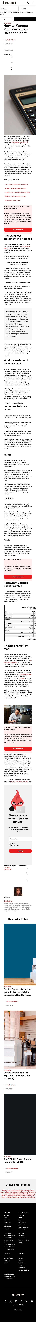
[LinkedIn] (12, 70)
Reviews (21, 1258)
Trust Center (22, 1263)
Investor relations (24, 1270)
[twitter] (10, 1301)
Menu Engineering (29, 1194)
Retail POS (7, 1213)
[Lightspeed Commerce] (8, 2)
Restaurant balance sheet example (15, 196)
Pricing (5, 1217)
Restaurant (7, 23)
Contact (21, 1256)
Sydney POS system (9, 1238)
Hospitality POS (23, 1213)
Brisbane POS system (10, 1244)
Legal (20, 1265)
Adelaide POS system (10, 1247)
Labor (3, 1194)
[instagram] (15, 1301)
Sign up (20, 851)
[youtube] (32, 1301)
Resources (7, 1253)
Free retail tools (8, 1258)
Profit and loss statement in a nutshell (16, 184)
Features (6, 1215)
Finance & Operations (7, 868)
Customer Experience (26, 1190)
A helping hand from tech (12, 200)
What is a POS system (10, 1235)
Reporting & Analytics (27, 1196)
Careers (21, 1260)
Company (21, 1253)
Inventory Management (7, 1226)
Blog (5, 1256)
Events (6, 1263)
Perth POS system (9, 1249)
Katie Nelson (11, 40)
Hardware (6, 1220)
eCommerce (7, 1222)
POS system (7, 1233)
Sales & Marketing (7, 1197)
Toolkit (20, 1243)
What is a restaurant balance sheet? (15, 188)
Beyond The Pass (8, 1190)
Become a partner (24, 1240)
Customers (7, 1229)
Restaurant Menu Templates (23, 1228)
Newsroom (22, 1268)
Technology (31, 1197)
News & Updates (7, 1196)
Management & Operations (14, 1194)
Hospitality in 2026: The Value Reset (9, 1277)
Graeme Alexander (12, 1001)
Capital (16, 1190)
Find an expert (23, 1238)
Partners (21, 1233)
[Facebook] (12, 57)
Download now (18, 230)
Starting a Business (20, 1197)
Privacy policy (18, 1310)
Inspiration (17, 1192)
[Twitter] (12, 64)
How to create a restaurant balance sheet (17, 192)
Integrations (22, 1222)
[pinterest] (21, 1301)
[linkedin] (26, 1301)
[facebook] (5, 1301)
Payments (16, 1196)
